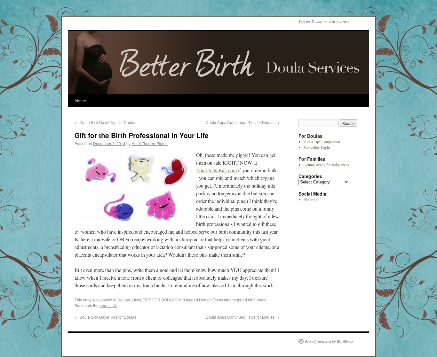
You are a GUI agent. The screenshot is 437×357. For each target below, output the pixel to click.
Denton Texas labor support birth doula (232, 299)
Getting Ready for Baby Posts (326, 164)
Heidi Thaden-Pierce (149, 143)
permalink (108, 305)
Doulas (123, 299)
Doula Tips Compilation (322, 141)
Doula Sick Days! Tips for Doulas (105, 122)
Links (136, 299)
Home (80, 100)
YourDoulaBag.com (216, 170)
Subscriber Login (317, 147)
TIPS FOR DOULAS (160, 299)
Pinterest (310, 199)
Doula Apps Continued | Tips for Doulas (242, 122)
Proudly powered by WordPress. (329, 341)
